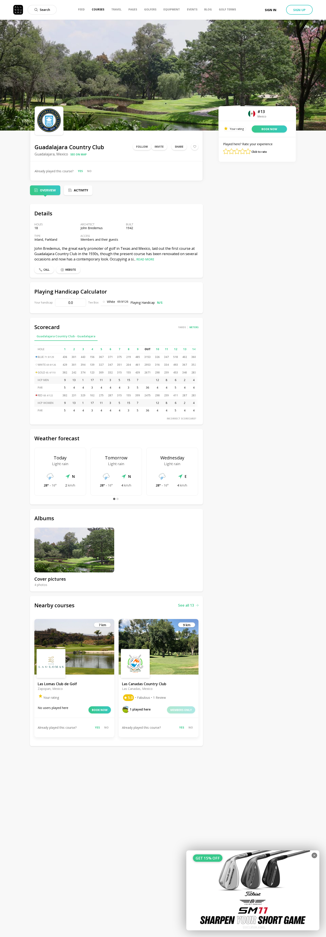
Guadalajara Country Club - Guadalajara (66, 336)
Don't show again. (254, 927)
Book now (100, 710)
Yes (80, 171)
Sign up (299, 10)
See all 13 (186, 605)
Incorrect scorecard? (181, 418)
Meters (193, 327)
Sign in (270, 10)
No (89, 171)
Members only (181, 710)
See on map (78, 154)
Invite (159, 147)
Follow (142, 147)
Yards (182, 327)
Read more (145, 259)
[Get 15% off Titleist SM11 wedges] (252, 890)
